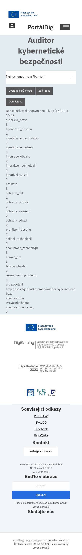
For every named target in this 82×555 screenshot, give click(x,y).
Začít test (44, 91)
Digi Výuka (41, 435)
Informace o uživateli (26, 77)
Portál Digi (41, 416)
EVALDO (41, 422)
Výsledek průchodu (20, 91)
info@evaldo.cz (41, 451)
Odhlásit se (15, 101)
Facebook (41, 429)
